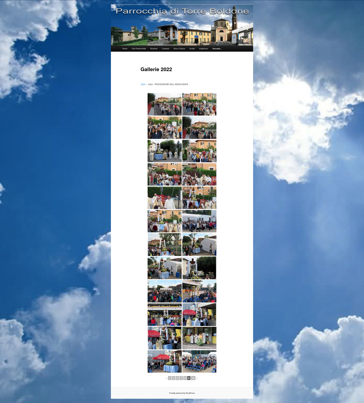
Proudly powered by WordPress (182, 393)
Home (124, 48)
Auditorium (203, 48)
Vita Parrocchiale (139, 48)
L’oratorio (165, 48)
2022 (143, 84)
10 (193, 378)
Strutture (153, 48)
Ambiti (192, 48)
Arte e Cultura (179, 48)
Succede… (217, 48)
